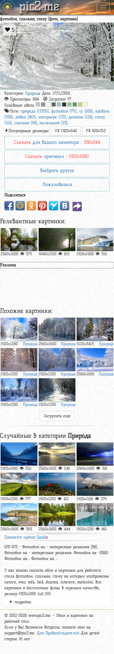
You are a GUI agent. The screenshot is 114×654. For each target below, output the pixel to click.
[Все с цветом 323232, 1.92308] (64, 104)
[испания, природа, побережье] (19, 514)
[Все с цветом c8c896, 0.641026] (80, 104)
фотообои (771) (64, 111)
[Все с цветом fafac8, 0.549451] (85, 104)
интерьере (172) (52, 117)
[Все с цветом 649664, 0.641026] (74, 104)
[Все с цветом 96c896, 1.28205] (69, 104)
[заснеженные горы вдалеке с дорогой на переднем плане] (19, 454)
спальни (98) (25, 122)
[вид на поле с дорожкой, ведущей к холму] (19, 484)
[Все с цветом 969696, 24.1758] (43, 104)
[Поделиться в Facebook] (9, 205)
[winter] (95, 329)
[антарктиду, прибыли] (95, 484)
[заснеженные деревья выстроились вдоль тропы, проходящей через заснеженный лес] (95, 359)
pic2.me (39, 6)
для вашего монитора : (57, 142)
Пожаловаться (57, 184)
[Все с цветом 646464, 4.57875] (53, 104)
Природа (32, 93)
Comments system (26, 537)
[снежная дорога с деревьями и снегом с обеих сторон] (57, 389)
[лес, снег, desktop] (57, 359)
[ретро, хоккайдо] (95, 514)
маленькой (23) (53, 122)
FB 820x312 (96, 130)
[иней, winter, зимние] (57, 329)
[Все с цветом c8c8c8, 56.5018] (38, 104)
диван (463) (25, 117)
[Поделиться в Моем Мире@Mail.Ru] (20, 205)
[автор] (57, 514)
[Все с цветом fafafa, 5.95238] (48, 104)
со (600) (86, 111)
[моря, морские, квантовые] (95, 239)
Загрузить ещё (57, 415)
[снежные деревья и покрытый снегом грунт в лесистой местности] (19, 329)
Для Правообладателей (58, 633)
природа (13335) (34, 111)
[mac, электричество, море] (57, 484)
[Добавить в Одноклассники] (31, 205)
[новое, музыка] (95, 454)
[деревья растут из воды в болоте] (19, 239)
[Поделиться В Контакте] (64, 205)
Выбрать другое (57, 170)
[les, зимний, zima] (19, 389)
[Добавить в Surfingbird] (53, 205)
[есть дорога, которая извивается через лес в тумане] (57, 239)
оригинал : (57, 156)
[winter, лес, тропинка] (19, 359)
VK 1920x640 (66, 130)
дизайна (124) (80, 117)
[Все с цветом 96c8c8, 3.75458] (59, 104)
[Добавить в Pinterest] (42, 205)
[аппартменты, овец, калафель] (57, 454)
